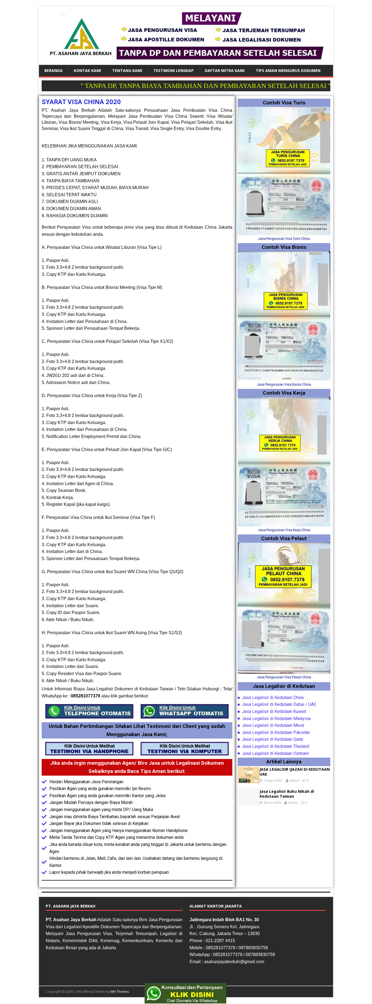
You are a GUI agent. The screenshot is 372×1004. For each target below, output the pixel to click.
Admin (294, 780)
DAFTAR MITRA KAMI (225, 70)
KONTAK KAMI (87, 70)
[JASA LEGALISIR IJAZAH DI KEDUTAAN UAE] (249, 779)
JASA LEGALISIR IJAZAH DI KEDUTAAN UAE (295, 772)
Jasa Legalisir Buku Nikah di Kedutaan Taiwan (287, 794)
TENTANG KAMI (127, 70)
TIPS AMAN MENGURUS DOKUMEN (288, 70)
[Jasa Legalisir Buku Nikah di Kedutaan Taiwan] (249, 802)
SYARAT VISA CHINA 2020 (81, 102)
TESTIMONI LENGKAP (173, 70)
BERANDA (53, 70)
